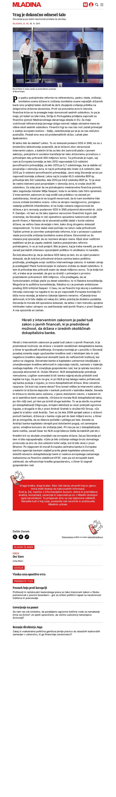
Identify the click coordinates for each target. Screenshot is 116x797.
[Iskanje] (96, 4)
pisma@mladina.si (95, 537)
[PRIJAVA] (91, 4)
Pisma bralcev (67, 537)
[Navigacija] (101, 4)
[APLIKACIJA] (85, 4)
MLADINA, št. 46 (21, 23)
